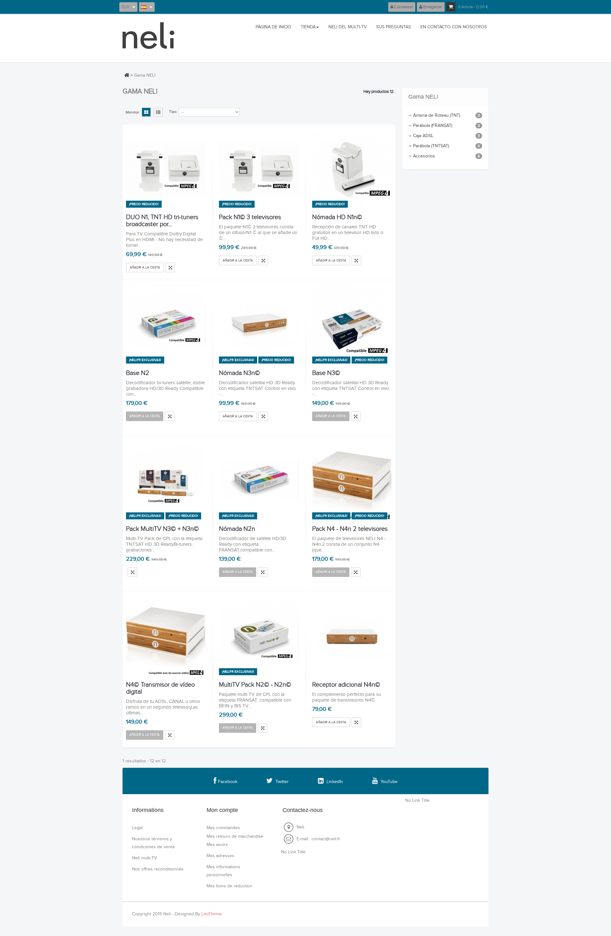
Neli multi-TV (144, 858)
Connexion (403, 7)
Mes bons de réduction (229, 886)
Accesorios (446, 156)
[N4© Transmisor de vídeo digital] (165, 636)
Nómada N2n (237, 528)
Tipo (173, 111)
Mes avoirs (217, 844)
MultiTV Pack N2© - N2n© (255, 684)
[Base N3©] (351, 325)
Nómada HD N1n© (337, 217)
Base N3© (326, 373)
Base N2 (137, 373)
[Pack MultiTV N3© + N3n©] (165, 481)
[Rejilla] (146, 112)
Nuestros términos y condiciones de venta (153, 842)
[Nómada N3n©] (258, 325)
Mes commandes (223, 827)
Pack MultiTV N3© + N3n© (162, 528)
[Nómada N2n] (258, 481)
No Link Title (293, 852)
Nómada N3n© (239, 373)
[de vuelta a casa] (126, 75)
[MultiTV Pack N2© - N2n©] (258, 636)
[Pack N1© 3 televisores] (258, 169)
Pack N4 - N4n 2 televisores (350, 528)
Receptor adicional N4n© (346, 684)
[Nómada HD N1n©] (351, 169)
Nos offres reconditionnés (158, 869)
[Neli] (150, 38)
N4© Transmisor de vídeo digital (160, 688)
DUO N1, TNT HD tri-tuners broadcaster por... (162, 221)
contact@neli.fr (326, 839)
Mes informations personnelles (223, 870)
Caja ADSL (446, 135)
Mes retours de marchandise (235, 836)
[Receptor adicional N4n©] (351, 636)
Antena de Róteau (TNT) (446, 115)
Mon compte (222, 810)
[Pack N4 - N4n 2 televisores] (351, 481)
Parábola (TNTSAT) (446, 146)
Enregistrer (432, 7)
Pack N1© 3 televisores (250, 217)
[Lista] (158, 112)
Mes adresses (220, 855)
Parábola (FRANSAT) (446, 125)
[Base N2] (165, 325)
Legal (137, 827)
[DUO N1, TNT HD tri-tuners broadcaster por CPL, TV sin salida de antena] (165, 169)
